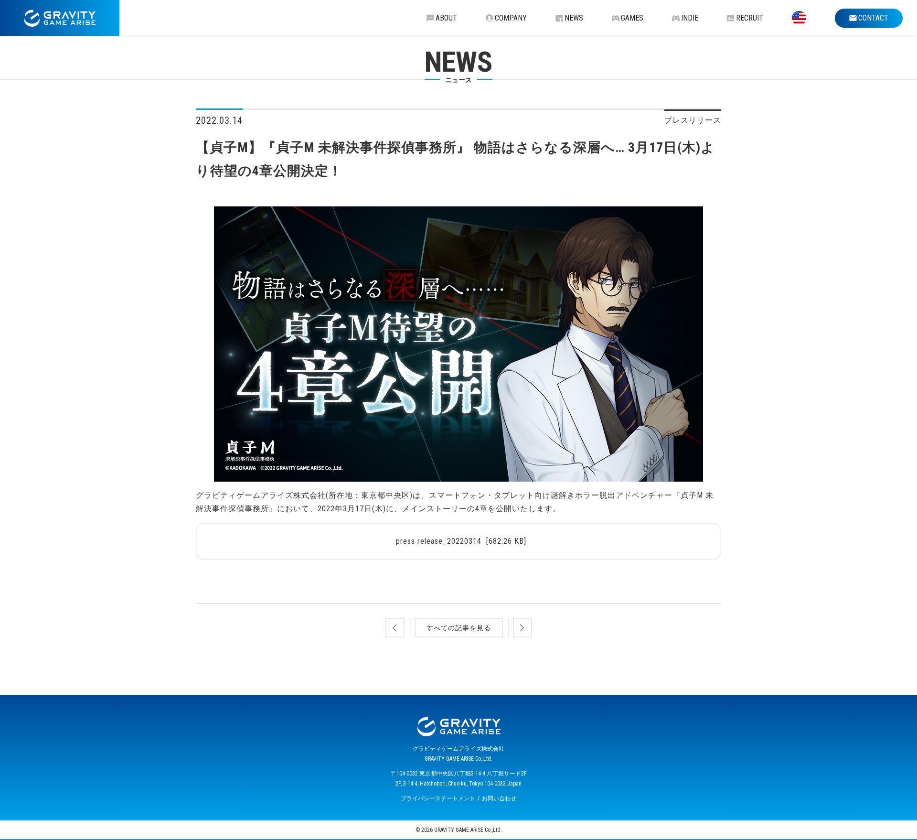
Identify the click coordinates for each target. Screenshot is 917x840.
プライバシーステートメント (438, 798)
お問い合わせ (499, 798)
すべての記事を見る (459, 628)
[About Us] (799, 18)
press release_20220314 (461, 541)
